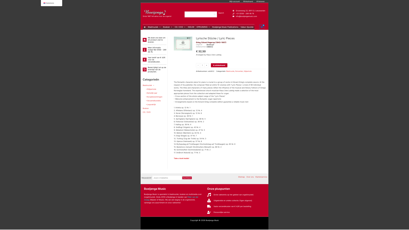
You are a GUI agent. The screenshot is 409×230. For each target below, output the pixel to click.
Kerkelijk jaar (152, 93)
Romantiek (239, 71)
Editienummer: (201, 47)
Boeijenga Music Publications (225, 27)
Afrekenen (260, 1)
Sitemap (241, 177)
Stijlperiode (151, 89)
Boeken (166, 27)
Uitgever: (199, 44)
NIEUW (191, 27)
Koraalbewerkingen (154, 97)
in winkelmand (219, 65)
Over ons (250, 177)
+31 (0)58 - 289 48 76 (245, 13)
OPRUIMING (202, 27)
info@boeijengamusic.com (246, 16)
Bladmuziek (153, 27)
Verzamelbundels (154, 101)
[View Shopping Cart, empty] (261, 27)
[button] (153, 85)
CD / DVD (179, 27)
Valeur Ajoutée (247, 27)
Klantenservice (261, 177)
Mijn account (234, 1)
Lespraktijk (151, 104)
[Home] (145, 27)
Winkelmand (248, 1)
